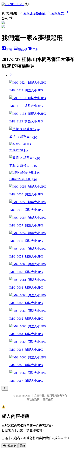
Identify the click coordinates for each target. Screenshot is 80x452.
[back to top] (5, 388)
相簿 (9, 49)
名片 (36, 49)
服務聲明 (48, 399)
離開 (22, 445)
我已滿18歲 (9, 445)
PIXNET (26, 395)
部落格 (23, 49)
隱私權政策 (33, 399)
